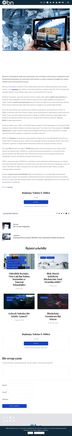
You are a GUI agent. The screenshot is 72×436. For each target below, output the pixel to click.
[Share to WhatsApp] (64, 213)
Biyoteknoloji (11, 260)
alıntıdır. (10, 187)
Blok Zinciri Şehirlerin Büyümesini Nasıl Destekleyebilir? (53, 277)
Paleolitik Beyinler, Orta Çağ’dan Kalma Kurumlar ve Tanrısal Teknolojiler (19, 279)
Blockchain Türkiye (11, 213)
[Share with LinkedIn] (61, 213)
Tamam (30, 433)
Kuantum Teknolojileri (13, 265)
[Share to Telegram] (66, 213)
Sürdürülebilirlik (12, 267)
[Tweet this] (59, 213)
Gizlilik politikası (39, 433)
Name (4, 385)
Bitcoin (43, 257)
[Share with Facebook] (57, 213)
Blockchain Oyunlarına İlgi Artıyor (53, 316)
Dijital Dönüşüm (20, 297)
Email (4, 392)
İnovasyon (23, 262)
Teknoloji (22, 267)
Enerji (16, 262)
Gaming (9, 300)
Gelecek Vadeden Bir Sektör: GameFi (19, 315)
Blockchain (20, 260)
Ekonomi (9, 262)
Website (5, 399)
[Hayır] (70, 431)
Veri (28, 267)
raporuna (15, 89)
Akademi (14, 257)
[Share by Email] (68, 213)
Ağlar (8, 257)
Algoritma (22, 257)
